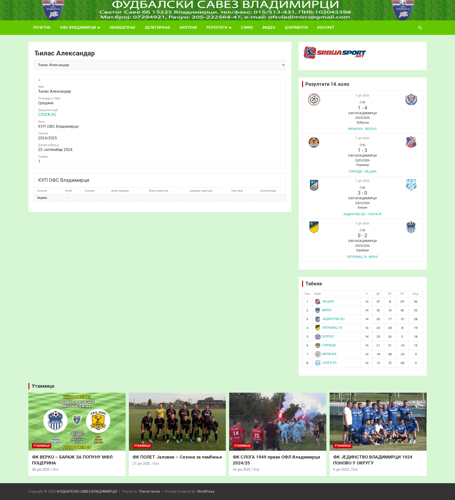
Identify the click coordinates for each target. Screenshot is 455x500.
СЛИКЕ (247, 27)
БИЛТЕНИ (188, 27)
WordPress (205, 491)
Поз (307, 293)
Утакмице (43, 386)
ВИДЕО (269, 27)
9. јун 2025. (341, 469)
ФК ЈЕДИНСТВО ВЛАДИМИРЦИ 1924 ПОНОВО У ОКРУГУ (372, 460)
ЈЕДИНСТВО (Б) (333, 319)
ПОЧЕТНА (41, 27)
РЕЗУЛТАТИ (216, 27)
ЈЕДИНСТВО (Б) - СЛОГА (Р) (362, 214)
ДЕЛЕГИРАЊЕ (157, 27)
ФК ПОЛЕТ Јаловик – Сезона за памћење (177, 457)
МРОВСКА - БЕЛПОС (362, 129)
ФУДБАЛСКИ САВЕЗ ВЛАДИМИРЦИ (87, 491)
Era (55, 469)
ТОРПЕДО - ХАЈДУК (363, 171)
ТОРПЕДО (329, 345)
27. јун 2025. (141, 463)
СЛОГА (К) (47, 114)
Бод (415, 293)
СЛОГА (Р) (329, 362)
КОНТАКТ (325, 27)
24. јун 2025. (242, 469)
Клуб (317, 293)
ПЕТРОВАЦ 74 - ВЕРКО (362, 257)
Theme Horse (149, 491)
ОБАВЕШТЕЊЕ (122, 27)
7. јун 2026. (362, 95)
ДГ (378, 293)
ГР (402, 293)
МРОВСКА (329, 354)
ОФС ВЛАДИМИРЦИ (78, 27)
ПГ (389, 293)
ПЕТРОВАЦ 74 (332, 327)
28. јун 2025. (41, 469)
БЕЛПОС (328, 336)
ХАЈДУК (328, 301)
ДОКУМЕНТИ (296, 27)
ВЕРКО (327, 310)
